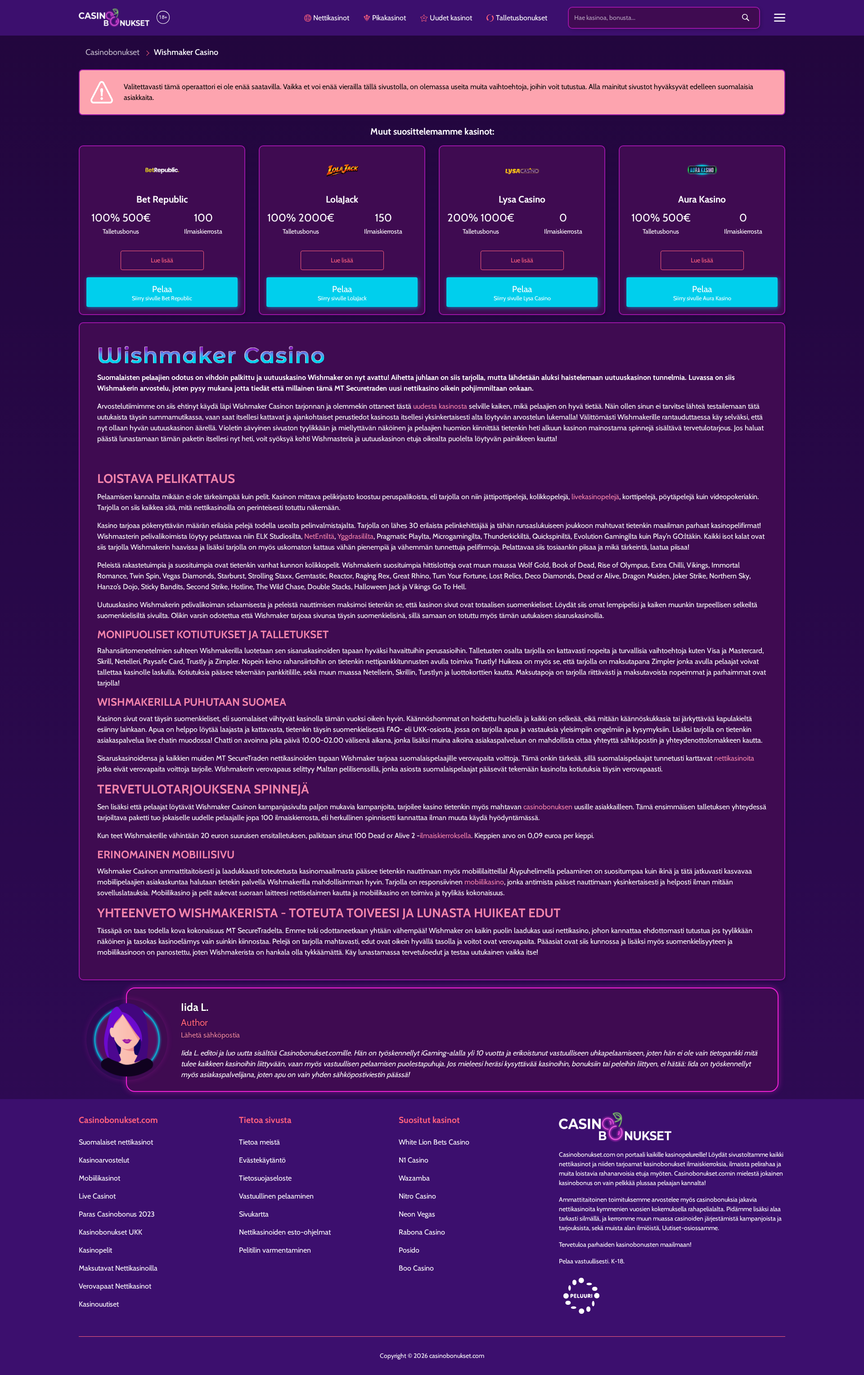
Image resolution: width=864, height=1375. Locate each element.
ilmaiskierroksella (445, 835)
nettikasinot (575, 1164)
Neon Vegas (417, 1214)
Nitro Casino (417, 1196)
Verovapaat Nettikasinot (115, 1286)
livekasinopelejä (595, 496)
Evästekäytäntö (262, 1160)
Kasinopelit (95, 1250)
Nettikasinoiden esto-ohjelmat (285, 1232)
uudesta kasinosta (440, 406)
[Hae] (745, 18)
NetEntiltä (319, 536)
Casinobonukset (113, 52)
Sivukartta (254, 1214)
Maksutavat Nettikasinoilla (118, 1268)
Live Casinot (97, 1196)
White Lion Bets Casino (434, 1142)
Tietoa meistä (259, 1142)
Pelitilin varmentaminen (275, 1250)
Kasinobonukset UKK (110, 1232)
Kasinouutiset (99, 1304)
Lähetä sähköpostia (210, 1035)
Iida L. (194, 1007)
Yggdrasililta (356, 536)
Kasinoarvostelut (104, 1160)
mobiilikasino (484, 882)
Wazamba (414, 1178)
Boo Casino (416, 1268)
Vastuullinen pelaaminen (276, 1196)
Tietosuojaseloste (265, 1178)
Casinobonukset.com (587, 1154)
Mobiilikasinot (99, 1178)
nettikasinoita (734, 758)
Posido (409, 1250)
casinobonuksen (547, 806)
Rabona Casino (422, 1232)
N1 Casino (413, 1160)
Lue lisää (162, 260)
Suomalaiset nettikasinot (116, 1142)
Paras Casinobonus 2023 (117, 1214)
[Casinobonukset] (114, 17)
